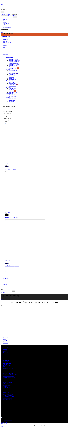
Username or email (5, 7)
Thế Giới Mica (4, 422)
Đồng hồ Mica (12, 89)
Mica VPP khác (12, 86)
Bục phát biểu (6, 365)
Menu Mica (11, 82)
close (2, 4)
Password (3, 9)
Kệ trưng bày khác (14, 68)
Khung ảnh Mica (12, 88)
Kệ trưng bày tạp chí (13, 66)
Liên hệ (5, 284)
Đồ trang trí (8, 87)
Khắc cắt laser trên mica (9, 377)
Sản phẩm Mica (9, 93)
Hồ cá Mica (12, 91)
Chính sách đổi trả (7, 398)
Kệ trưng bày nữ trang (14, 60)
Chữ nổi (5, 386)
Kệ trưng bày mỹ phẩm (14, 59)
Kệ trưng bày (6, 360)
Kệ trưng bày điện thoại (14, 64)
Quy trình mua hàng (7, 395)
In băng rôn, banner (7, 383)
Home (2, 299)
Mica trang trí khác (13, 92)
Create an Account (12, 15)
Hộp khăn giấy (12, 78)
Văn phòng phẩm (10, 81)
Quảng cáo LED (6, 387)
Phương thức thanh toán (8, 396)
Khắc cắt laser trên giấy (8, 376)
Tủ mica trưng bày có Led (12, 266)
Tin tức (4, 22)
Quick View (7, 164)
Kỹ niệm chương (13, 84)
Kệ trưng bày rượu (13, 65)
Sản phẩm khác (12, 96)
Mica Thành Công (8, 420)
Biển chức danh (12, 83)
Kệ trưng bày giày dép (14, 63)
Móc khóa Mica (12, 95)
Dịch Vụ (8, 97)
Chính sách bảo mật (7, 399)
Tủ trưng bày (12, 74)
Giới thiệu (5, 278)
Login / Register (7, 27)
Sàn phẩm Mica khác (8, 368)
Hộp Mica (8, 69)
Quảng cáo (11, 101)
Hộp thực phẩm (13, 73)
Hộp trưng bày (13, 75)
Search (15, 17)
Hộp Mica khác (12, 79)
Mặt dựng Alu (6, 385)
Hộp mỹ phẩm (12, 72)
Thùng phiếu (11, 77)
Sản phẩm (5, 20)
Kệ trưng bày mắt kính (14, 61)
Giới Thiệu (5, 24)
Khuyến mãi (6, 23)
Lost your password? (6, 14)
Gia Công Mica (12, 100)
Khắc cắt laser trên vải (8, 373)
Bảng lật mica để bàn (10, 169)
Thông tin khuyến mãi (8, 394)
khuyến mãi (5, 272)
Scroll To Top (4, 423)
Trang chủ (5, 19)
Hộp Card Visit (13, 70)
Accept (2, 426)
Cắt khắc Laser (12, 98)
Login (2, 12)
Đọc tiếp (6, 166)
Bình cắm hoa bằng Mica (11, 217)
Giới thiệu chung (7, 393)
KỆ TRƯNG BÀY (9, 58)
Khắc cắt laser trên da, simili (10, 374)
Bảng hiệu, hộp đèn (7, 382)
